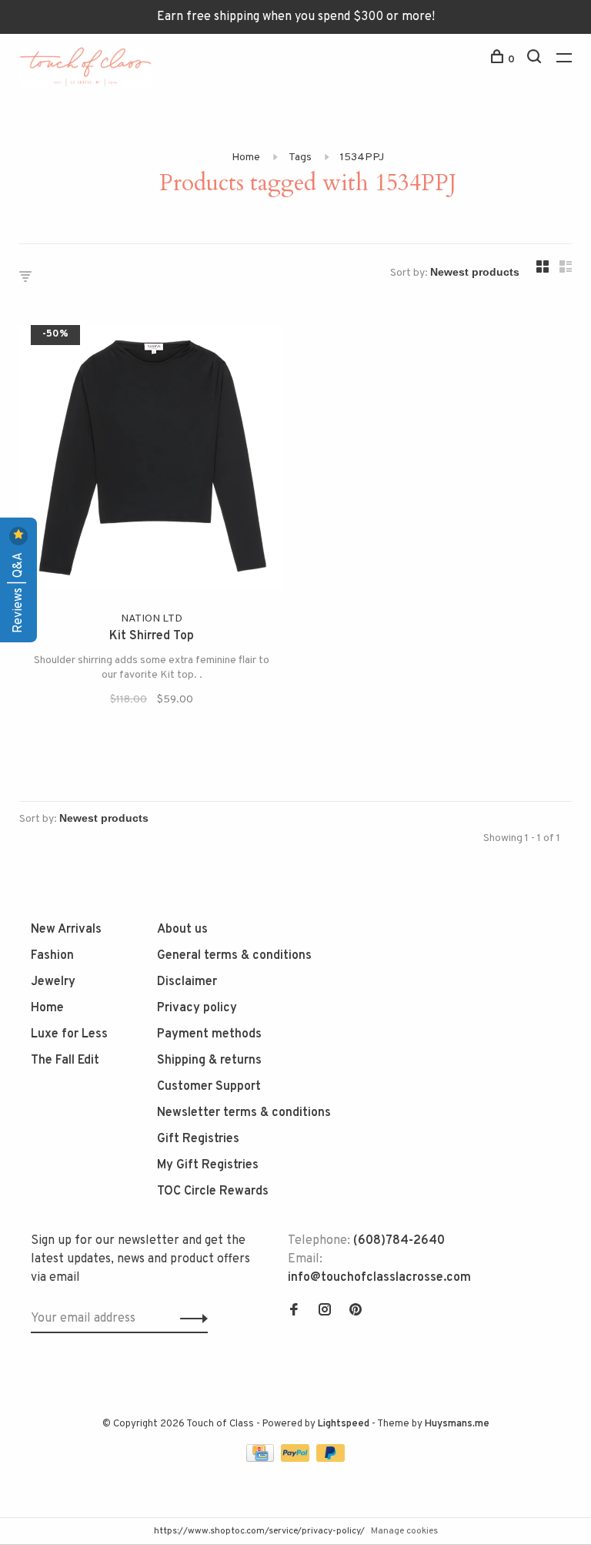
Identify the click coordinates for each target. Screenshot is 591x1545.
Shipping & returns (209, 1060)
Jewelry (53, 982)
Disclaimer (187, 982)
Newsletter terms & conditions (244, 1113)
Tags (300, 157)
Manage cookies (404, 1531)
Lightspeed (343, 1424)
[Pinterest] (355, 1311)
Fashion (52, 956)
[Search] (536, 59)
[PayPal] (296, 1458)
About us (182, 929)
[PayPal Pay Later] (330, 1458)
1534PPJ (362, 157)
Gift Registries (198, 1139)
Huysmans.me (457, 1424)
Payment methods (209, 1034)
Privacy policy (197, 1008)
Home (246, 157)
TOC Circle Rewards (213, 1191)
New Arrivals (66, 929)
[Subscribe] (190, 1319)
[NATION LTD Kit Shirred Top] (151, 459)
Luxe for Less (69, 1034)
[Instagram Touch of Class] (325, 1311)
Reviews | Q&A (18, 591)
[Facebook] (294, 1311)
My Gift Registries (208, 1165)
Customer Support (209, 1086)
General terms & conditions (234, 956)
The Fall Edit (65, 1060)
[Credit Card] (261, 1458)
